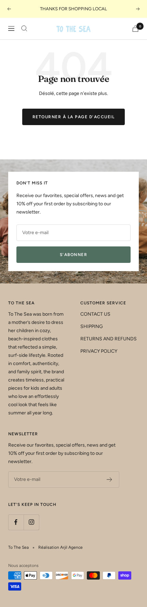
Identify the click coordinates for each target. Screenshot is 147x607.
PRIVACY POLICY (98, 351)
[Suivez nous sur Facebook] (16, 522)
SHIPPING (91, 326)
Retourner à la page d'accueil (73, 116)
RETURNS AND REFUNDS (108, 339)
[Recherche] (24, 28)
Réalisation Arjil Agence (60, 547)
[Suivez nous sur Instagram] (31, 522)
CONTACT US (95, 314)
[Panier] (135, 28)
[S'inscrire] (109, 479)
